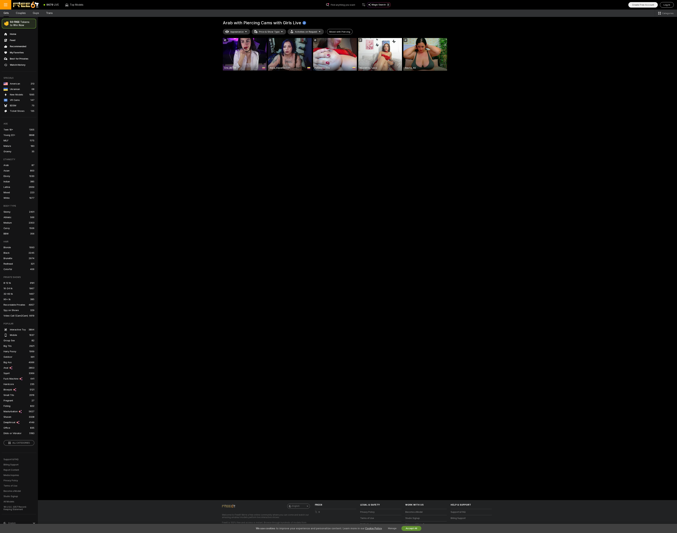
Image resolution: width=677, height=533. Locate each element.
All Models (9, 501)
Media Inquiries (11, 475)
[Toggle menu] (5, 5)
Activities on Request (306, 31)
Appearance (236, 31)
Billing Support (11, 464)
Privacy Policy (11, 480)
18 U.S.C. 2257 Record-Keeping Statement (15, 508)
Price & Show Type (269, 31)
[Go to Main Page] (25, 5)
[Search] (363, 4)
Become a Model (12, 491)
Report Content (11, 470)
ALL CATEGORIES (21, 443)
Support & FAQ (11, 459)
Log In (667, 5)
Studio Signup (11, 496)
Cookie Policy (373, 528)
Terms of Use (10, 486)
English (296, 506)
